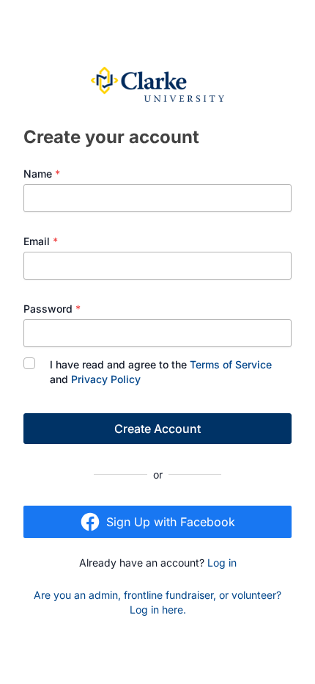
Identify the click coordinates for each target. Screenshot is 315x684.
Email (40, 241)
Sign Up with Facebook (170, 521)
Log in (222, 562)
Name (41, 173)
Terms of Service (231, 364)
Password (52, 308)
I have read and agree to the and (161, 371)
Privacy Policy (106, 379)
